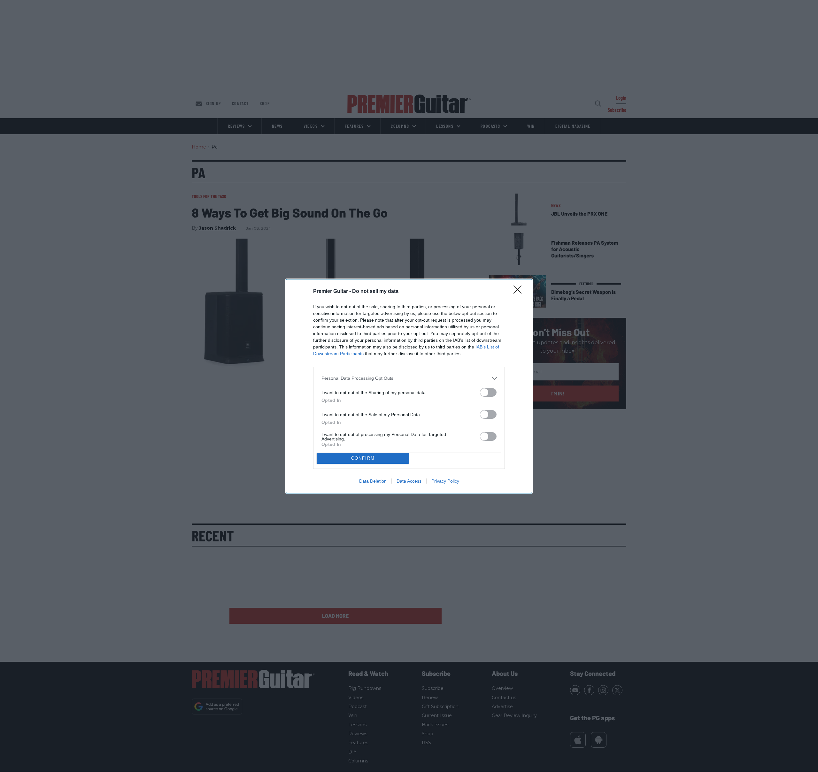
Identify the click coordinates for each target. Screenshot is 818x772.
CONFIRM (363, 458)
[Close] (519, 292)
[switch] (488, 392)
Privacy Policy (445, 481)
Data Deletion (373, 481)
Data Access (409, 481)
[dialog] (409, 386)
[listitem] (409, 378)
